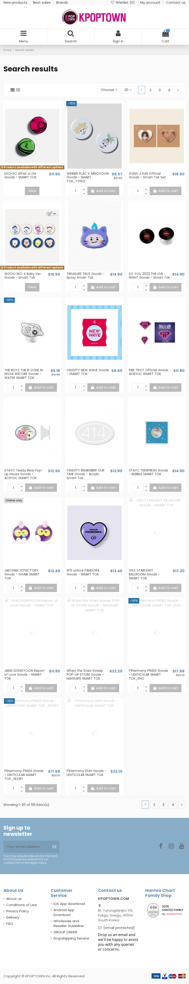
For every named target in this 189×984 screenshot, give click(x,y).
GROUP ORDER (65, 932)
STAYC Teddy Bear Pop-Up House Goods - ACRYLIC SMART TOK (23, 474)
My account (150, 2)
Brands (62, 2)
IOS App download (69, 903)
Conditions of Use (21, 904)
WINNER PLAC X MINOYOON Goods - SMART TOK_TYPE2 (88, 177)
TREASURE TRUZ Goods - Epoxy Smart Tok (85, 275)
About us (14, 898)
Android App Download (63, 912)
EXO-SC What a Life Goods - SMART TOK (20, 175)
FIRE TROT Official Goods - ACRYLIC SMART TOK (150, 372)
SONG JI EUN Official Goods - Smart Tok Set (147, 175)
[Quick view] (35, 169)
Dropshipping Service (71, 938)
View (32, 190)
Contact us (176, 2)
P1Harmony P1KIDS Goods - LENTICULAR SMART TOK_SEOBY (24, 775)
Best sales (42, 2)
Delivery (12, 917)
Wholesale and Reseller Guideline (68, 923)
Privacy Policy (17, 911)
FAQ (9, 923)
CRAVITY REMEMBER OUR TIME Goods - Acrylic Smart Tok (85, 474)
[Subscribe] (54, 847)
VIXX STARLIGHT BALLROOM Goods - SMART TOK (144, 574)
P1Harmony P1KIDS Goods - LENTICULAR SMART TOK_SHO (148, 674)
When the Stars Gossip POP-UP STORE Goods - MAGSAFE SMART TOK (85, 674)
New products (15, 2)
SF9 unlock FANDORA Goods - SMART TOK (83, 572)
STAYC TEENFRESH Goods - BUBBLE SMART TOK (148, 472)
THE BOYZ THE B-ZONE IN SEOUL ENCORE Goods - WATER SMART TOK (23, 374)
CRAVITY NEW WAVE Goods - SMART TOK (88, 372)
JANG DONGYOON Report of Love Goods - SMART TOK (24, 674)
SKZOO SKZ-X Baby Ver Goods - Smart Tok (22, 275)
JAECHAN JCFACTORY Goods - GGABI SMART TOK (22, 574)
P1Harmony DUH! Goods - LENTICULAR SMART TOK (86, 773)
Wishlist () (125, 2)
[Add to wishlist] (28, 169)
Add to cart (106, 190)
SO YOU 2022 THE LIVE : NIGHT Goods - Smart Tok (149, 275)
